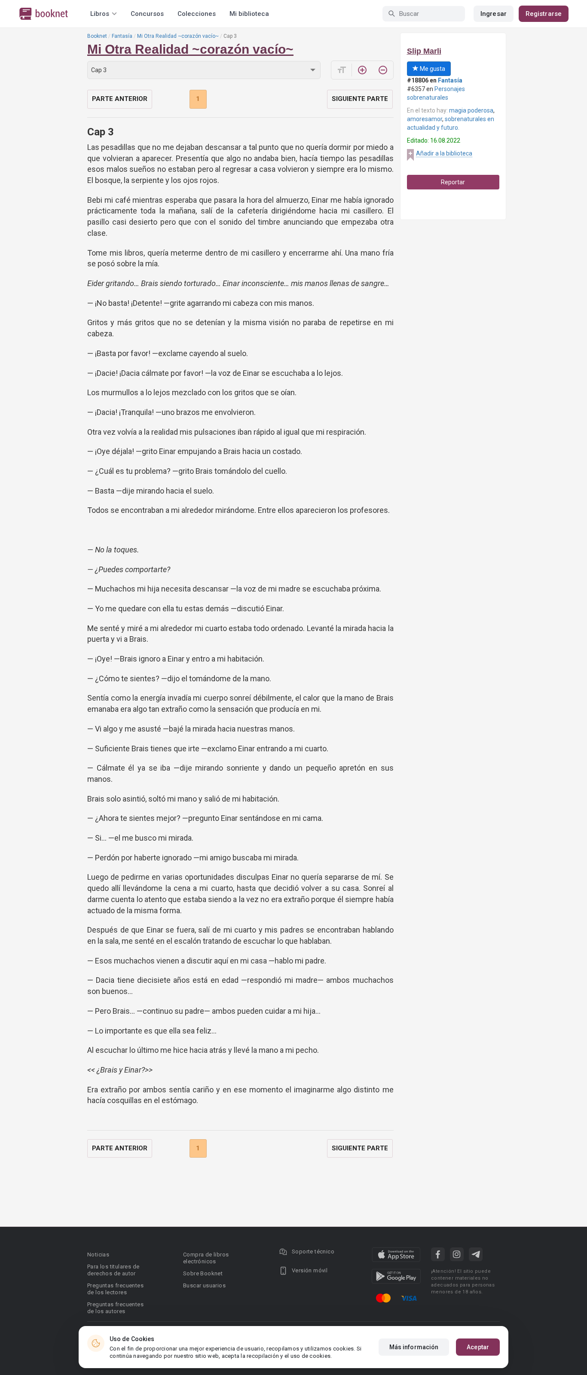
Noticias (98, 1254)
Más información (414, 1347)
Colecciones (196, 14)
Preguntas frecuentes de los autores (115, 1307)
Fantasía (122, 36)
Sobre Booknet (203, 1273)
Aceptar (478, 1347)
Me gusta (432, 68)
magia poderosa (471, 110)
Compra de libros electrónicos (206, 1258)
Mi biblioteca (249, 14)
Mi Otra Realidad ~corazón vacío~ (178, 36)
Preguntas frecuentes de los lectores (115, 1289)
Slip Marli (424, 51)
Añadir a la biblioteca (444, 153)
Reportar (453, 182)
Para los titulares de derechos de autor (113, 1270)
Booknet (97, 36)
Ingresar (493, 14)
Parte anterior (119, 99)
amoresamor (424, 119)
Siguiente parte (360, 99)
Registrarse (544, 14)
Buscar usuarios (204, 1285)
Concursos (147, 14)
